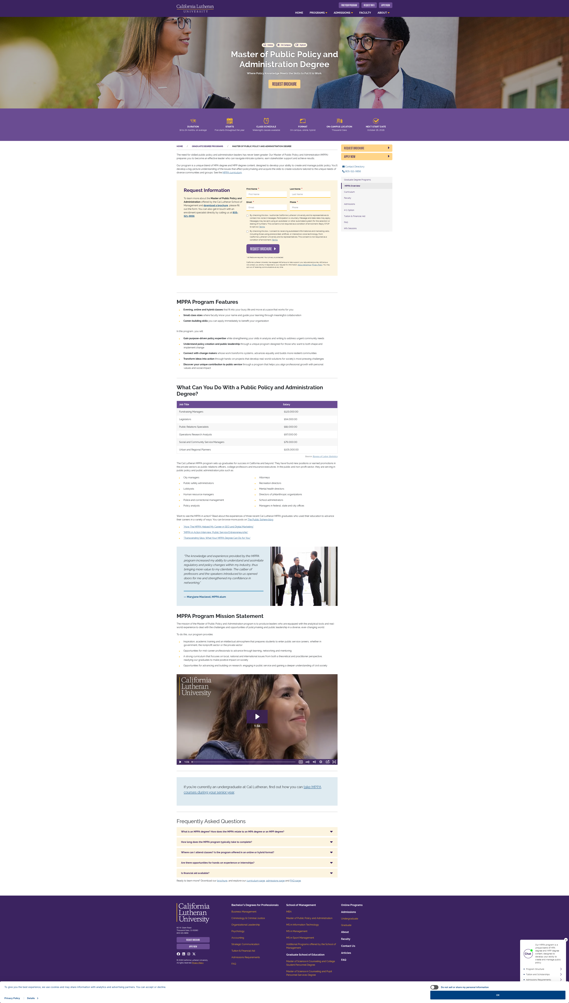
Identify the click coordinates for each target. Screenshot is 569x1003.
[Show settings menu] (320, 762)
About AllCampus (304, 265)
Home (299, 12)
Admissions (342, 12)
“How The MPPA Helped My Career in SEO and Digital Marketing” (218, 526)
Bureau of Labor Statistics (325, 456)
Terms (262, 227)
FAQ (346, 222)
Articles (346, 952)
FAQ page (295, 880)
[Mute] (314, 762)
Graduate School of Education (305, 954)
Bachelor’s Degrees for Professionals (255, 905)
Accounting (237, 937)
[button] (566, 940)
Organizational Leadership (245, 924)
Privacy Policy (317, 265)
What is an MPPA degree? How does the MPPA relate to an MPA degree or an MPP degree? (232, 831)
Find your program (349, 5)
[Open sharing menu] (327, 762)
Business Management (243, 911)
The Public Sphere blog (260, 519)
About (382, 12)
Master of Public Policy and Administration (309, 918)
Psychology (237, 931)
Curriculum (349, 192)
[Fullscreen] (334, 762)
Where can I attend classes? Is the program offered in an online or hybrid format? (227, 852)
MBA (289, 911)
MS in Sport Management (300, 937)
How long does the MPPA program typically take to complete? (216, 842)
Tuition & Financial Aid (354, 216)
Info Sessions (350, 228)
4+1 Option (349, 210)
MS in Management (296, 931)
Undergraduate (349, 918)
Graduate (346, 925)
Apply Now (385, 5)
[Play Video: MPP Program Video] (257, 716)
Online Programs (352, 905)
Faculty (365, 12)
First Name (251, 189)
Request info (369, 5)
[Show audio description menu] (307, 762)
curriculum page (256, 880)
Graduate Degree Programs (207, 146)
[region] (543, 970)
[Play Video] (180, 762)
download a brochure (216, 205)
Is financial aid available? (195, 873)
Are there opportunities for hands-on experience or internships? (217, 862)
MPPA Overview (352, 186)
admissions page (275, 880)
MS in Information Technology (302, 924)
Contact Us (348, 945)
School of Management (301, 905)
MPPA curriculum (232, 172)
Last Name (295, 189)
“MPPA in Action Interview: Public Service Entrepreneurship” (215, 532)
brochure (222, 880)
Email (249, 202)
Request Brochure (284, 84)
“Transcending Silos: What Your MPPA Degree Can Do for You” (217, 538)
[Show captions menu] (300, 762)
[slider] (244, 762)
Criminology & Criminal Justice (248, 918)
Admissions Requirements (245, 957)
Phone (293, 202)
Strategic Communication (245, 944)
